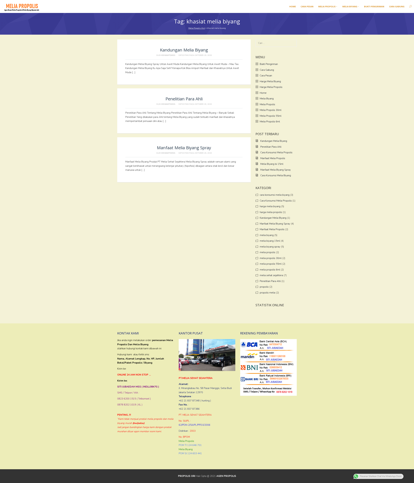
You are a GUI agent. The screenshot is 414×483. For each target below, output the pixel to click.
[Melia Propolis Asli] (22, 6)
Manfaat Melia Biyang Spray (184, 148)
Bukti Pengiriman (269, 64)
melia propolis (267, 252)
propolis (264, 286)
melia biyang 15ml (270, 240)
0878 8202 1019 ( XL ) (129, 404)
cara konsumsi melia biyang (274, 195)
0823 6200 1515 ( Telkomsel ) (134, 398)
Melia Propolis (267, 104)
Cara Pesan (266, 75)
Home (263, 93)
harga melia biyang (270, 206)
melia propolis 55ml (271, 263)
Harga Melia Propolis (271, 87)
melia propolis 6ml (270, 269)
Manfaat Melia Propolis (272, 158)
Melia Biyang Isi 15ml (271, 164)
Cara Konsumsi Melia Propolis (276, 152)
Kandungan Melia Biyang (184, 50)
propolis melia (267, 292)
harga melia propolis (271, 212)
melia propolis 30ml (271, 258)
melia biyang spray (270, 246)
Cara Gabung (267, 70)
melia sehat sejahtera (271, 275)
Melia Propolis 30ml (270, 110)
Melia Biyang (267, 98)
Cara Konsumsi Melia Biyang (275, 175)
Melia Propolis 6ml (270, 121)
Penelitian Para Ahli (184, 99)
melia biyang (267, 235)
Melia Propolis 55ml (270, 116)
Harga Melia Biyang (270, 81)
